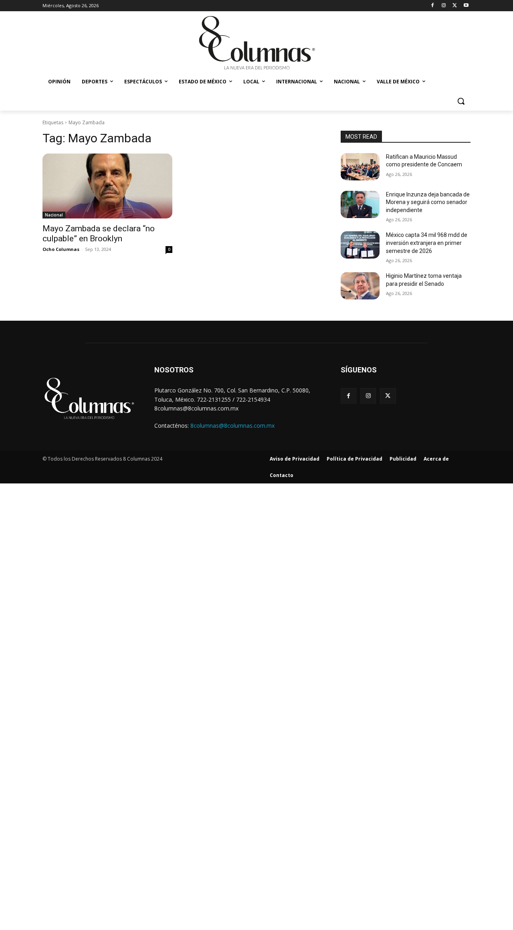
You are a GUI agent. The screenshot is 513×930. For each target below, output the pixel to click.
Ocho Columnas (60, 249)
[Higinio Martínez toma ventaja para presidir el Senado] (360, 285)
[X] (454, 5)
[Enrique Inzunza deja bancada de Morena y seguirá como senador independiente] (360, 204)
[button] (461, 101)
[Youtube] (466, 5)
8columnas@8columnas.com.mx (232, 425)
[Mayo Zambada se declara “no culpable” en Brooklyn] (107, 186)
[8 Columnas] (256, 43)
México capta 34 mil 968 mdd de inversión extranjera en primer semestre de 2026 (426, 243)
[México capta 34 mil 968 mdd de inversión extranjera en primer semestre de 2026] (360, 245)
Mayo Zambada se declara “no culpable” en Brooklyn (98, 233)
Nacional (54, 215)
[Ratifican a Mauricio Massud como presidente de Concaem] (360, 166)
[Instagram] (443, 5)
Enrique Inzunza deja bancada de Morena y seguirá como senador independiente (428, 202)
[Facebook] (432, 5)
